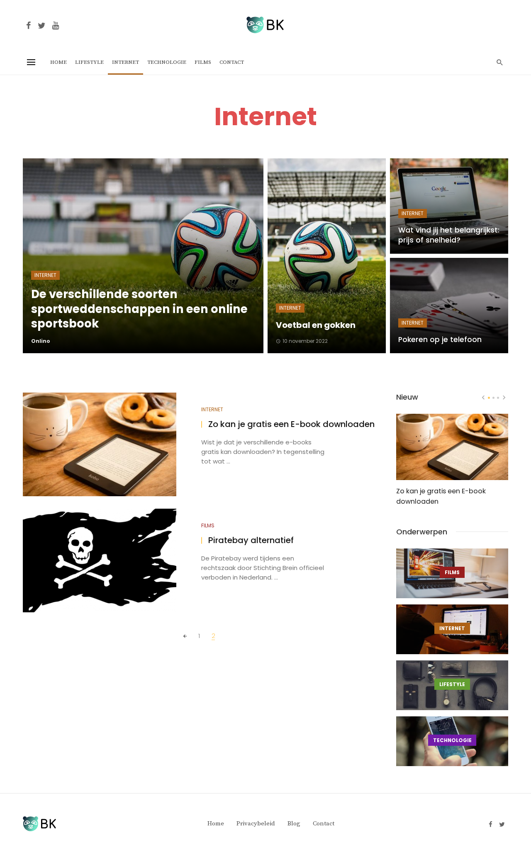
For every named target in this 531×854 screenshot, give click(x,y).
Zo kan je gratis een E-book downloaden (291, 424)
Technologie (166, 62)
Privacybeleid (255, 823)
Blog (293, 823)
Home (58, 62)
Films (203, 62)
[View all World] (452, 573)
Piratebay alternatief (251, 540)
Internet (125, 62)
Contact (231, 62)
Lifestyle (89, 62)
